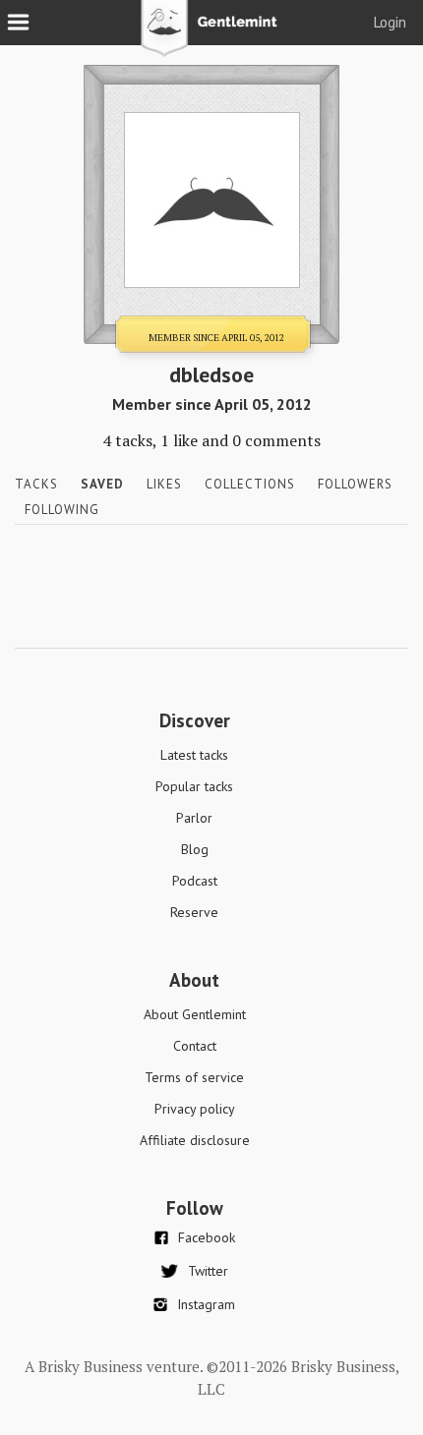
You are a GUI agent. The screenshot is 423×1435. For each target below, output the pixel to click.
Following (62, 509)
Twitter (208, 1271)
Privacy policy (194, 1109)
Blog (195, 849)
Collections (250, 484)
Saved (102, 484)
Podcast (194, 881)
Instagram (206, 1304)
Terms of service (194, 1077)
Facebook (206, 1237)
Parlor (194, 818)
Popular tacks (194, 786)
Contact (194, 1046)
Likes (164, 484)
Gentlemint (212, 35)
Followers (355, 484)
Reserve (194, 912)
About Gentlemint (195, 1014)
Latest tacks (194, 755)
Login (390, 22)
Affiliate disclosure (195, 1140)
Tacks (36, 484)
